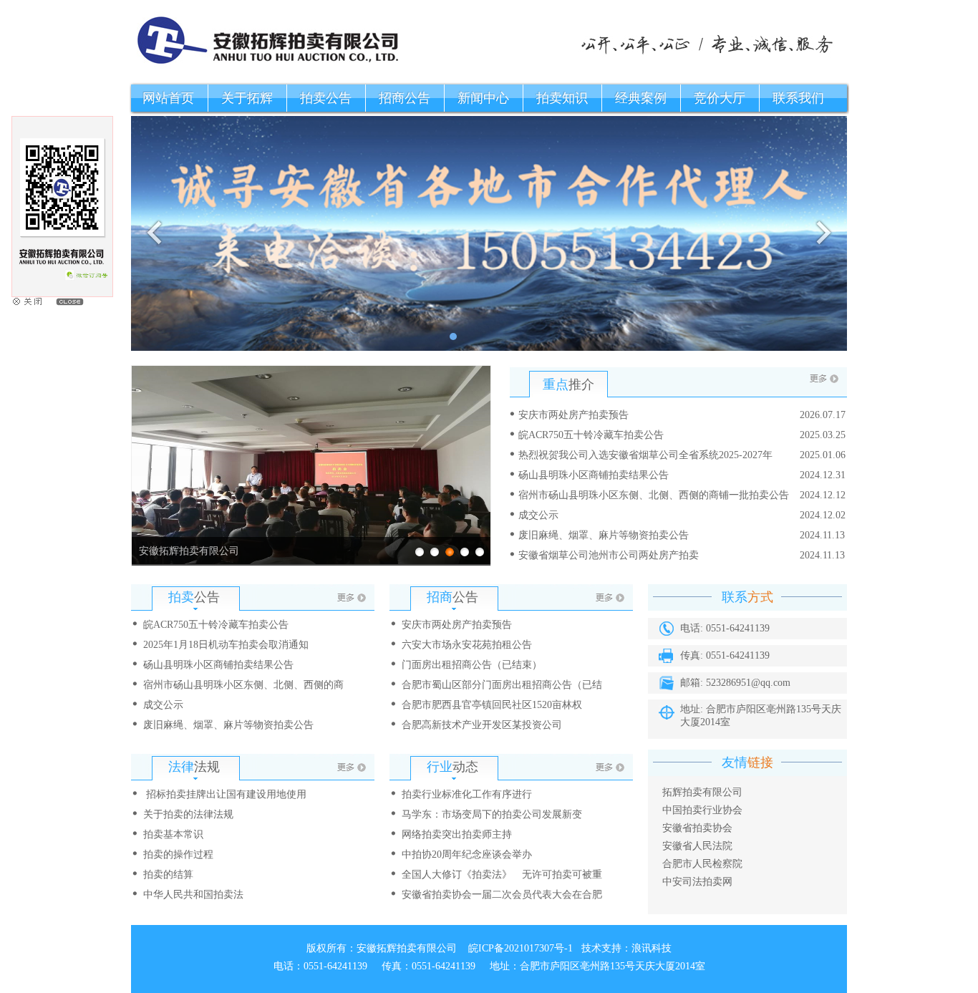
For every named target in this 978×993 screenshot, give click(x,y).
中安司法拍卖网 (697, 881)
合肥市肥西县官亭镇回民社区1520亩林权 (492, 704)
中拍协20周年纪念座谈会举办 (467, 854)
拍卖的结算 (168, 874)
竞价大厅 (719, 98)
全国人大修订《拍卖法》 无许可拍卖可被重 (502, 874)
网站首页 (168, 98)
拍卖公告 (326, 98)
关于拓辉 (247, 98)
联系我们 (798, 98)
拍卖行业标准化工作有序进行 (467, 794)
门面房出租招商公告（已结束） (472, 664)
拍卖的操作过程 (178, 854)
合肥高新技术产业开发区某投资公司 (482, 725)
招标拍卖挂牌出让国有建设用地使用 (224, 794)
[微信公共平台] (62, 294)
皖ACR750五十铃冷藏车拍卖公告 (591, 435)
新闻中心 (483, 98)
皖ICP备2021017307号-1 (520, 948)
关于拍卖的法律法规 (188, 814)
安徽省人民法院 (697, 846)
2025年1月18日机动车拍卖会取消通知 (226, 644)
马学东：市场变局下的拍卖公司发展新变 (492, 814)
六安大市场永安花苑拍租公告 (467, 644)
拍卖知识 (562, 98)
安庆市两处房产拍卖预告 (573, 415)
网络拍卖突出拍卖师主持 (457, 834)
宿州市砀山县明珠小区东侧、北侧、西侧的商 (243, 684)
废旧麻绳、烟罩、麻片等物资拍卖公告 (603, 535)
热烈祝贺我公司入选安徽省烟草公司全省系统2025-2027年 (645, 455)
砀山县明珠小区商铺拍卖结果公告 (593, 475)
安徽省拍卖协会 (697, 828)
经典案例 (641, 98)
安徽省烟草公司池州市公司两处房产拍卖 (608, 555)
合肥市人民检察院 (702, 863)
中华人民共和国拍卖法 (193, 894)
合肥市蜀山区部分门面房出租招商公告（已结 (502, 684)
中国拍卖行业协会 (702, 810)
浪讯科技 (651, 948)
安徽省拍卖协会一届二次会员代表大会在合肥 (502, 894)
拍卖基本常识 (173, 834)
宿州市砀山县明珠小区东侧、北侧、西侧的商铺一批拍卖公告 (653, 495)
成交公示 (538, 515)
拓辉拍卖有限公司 (702, 792)
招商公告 (404, 98)
